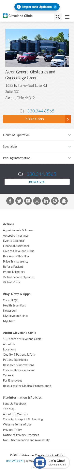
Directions (34, 119)
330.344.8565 (40, 111)
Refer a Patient (13, 266)
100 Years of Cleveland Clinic (22, 339)
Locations (9, 349)
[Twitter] (19, 201)
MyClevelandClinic (15, 316)
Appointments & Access (18, 230)
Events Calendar (13, 241)
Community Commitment (19, 370)
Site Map (9, 409)
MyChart (9, 321)
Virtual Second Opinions (19, 277)
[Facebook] (10, 201)
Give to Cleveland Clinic (18, 251)
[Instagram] (37, 201)
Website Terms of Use (17, 424)
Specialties (10, 146)
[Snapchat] (63, 201)
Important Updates (37, 7)
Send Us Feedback (14, 403)
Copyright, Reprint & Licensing (23, 419)
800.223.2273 (14, 461)
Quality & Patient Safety (19, 354)
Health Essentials (14, 305)
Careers (8, 375)
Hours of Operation (16, 135)
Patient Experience (15, 360)
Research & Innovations (18, 365)
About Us (9, 344)
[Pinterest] (55, 201)
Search (58, 16)
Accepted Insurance (16, 235)
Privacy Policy (12, 430)
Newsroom (10, 310)
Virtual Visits (11, 282)
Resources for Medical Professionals (27, 386)
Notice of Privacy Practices (21, 435)
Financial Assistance (16, 246)
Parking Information (16, 158)
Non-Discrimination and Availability (26, 440)
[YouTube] (28, 201)
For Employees (12, 380)
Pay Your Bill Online (16, 256)
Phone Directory (14, 272)
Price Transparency (15, 261)
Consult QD (11, 300)
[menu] (67, 16)
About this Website (15, 414)
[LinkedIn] (46, 201)
